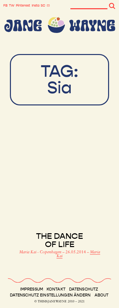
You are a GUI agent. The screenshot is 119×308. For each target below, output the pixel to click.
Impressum (31, 289)
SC (43, 6)
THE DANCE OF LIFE (59, 240)
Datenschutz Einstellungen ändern (50, 295)
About (102, 295)
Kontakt (56, 289)
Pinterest (23, 6)
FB (5, 6)
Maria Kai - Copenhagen (40, 252)
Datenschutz (83, 289)
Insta (35, 6)
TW (12, 6)
